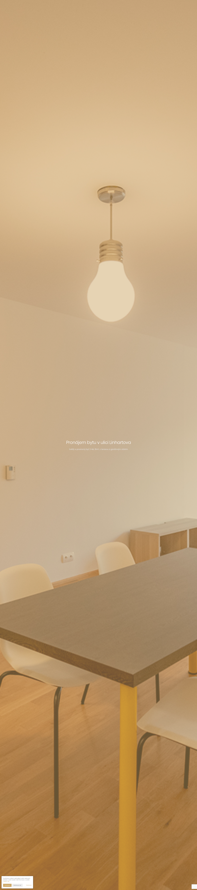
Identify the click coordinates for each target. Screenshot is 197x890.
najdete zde (6, 881)
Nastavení (29, 885)
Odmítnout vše (17, 885)
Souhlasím (7, 885)
